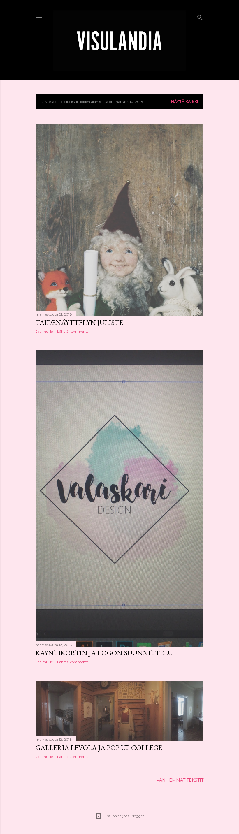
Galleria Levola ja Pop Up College (99, 747)
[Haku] (199, 16)
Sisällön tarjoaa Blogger (124, 816)
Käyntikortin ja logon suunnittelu (104, 652)
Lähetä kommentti (73, 331)
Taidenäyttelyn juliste (79, 322)
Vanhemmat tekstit (180, 780)
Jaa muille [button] (44, 331)
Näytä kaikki (184, 101)
